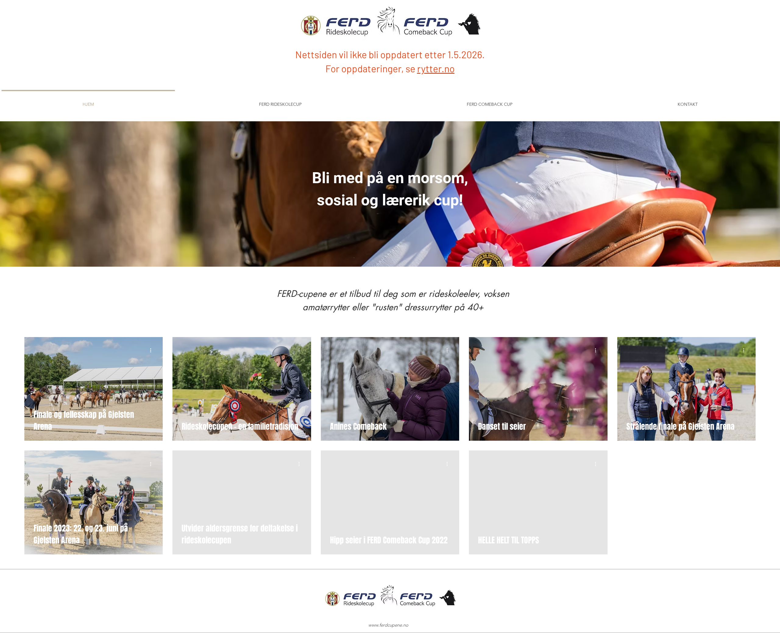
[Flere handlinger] (152, 350)
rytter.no (436, 68)
